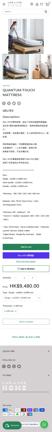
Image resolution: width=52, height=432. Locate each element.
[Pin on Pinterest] (9, 103)
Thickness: (13, 306)
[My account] (37, 4)
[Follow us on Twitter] (9, 366)
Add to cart (26, 247)
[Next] (46, 36)
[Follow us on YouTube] (19, 366)
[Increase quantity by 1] (32, 278)
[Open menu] (4, 4)
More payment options (26, 261)
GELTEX (6, 86)
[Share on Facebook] (4, 103)
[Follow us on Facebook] (4, 366)
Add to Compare (26, 322)
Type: (18, 292)
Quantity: (7, 277)
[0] (47, 4)
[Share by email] (19, 103)
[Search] (46, 11)
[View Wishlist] (42, 4)
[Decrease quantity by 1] (16, 278)
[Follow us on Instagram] (14, 366)
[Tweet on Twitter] (14, 103)
